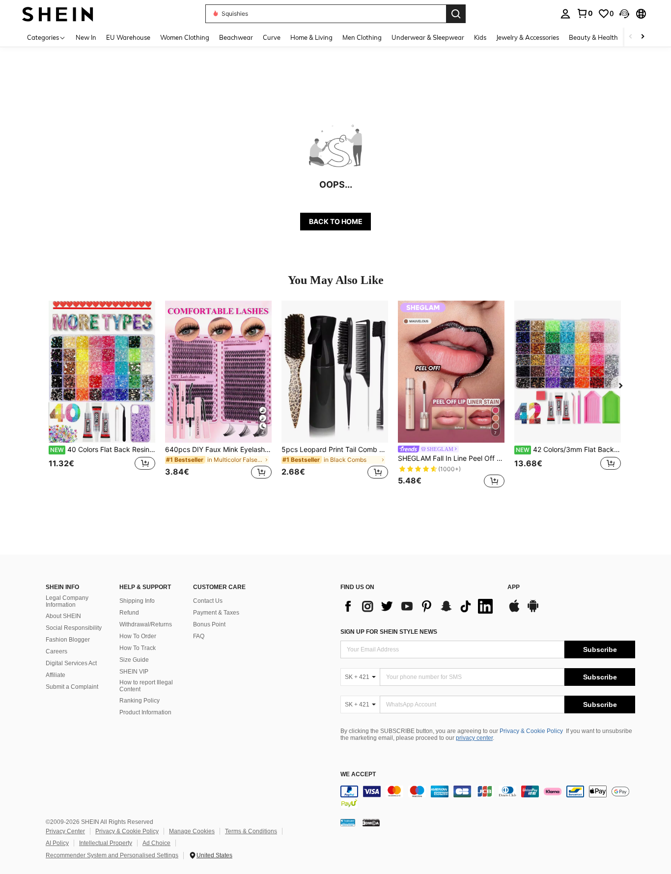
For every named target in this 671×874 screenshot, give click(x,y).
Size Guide (134, 659)
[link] (584, 13)
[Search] (456, 13)
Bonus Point (209, 624)
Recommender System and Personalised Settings (112, 855)
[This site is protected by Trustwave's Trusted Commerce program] (347, 821)
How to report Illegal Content (146, 686)
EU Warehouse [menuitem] (128, 37)
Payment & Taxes (216, 612)
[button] (624, 14)
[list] (419, 606)
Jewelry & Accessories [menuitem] (527, 37)
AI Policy (57, 843)
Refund (129, 612)
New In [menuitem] (86, 37)
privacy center (474, 737)
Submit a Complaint (72, 686)
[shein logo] (57, 13)
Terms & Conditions (251, 831)
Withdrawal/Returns (145, 624)
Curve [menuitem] (271, 37)
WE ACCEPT (358, 774)
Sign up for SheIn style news (388, 631)
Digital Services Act (71, 663)
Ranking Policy (139, 700)
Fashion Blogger (68, 639)
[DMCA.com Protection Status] (371, 821)
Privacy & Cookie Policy (531, 731)
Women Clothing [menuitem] (184, 37)
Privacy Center (65, 831)
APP (513, 587)
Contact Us (208, 600)
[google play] (533, 610)
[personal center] (565, 14)
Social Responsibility (74, 627)
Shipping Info (137, 600)
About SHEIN (63, 616)
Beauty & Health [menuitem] (593, 37)
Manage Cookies (192, 831)
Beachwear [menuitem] (236, 37)
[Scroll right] (642, 37)
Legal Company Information (67, 601)
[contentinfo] (487, 797)
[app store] (514, 610)
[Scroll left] (630, 37)
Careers (56, 651)
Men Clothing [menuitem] (362, 37)
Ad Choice (156, 843)
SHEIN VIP (133, 671)
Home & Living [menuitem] (311, 37)
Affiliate (55, 675)
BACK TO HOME (336, 221)
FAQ (198, 636)
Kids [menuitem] (480, 37)
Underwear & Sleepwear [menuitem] (427, 37)
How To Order (137, 636)
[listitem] (102, 396)
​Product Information (145, 712)
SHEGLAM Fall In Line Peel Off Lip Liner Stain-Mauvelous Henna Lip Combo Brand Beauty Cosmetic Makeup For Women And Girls (451, 458)
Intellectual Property (105, 843)
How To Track (137, 648)
